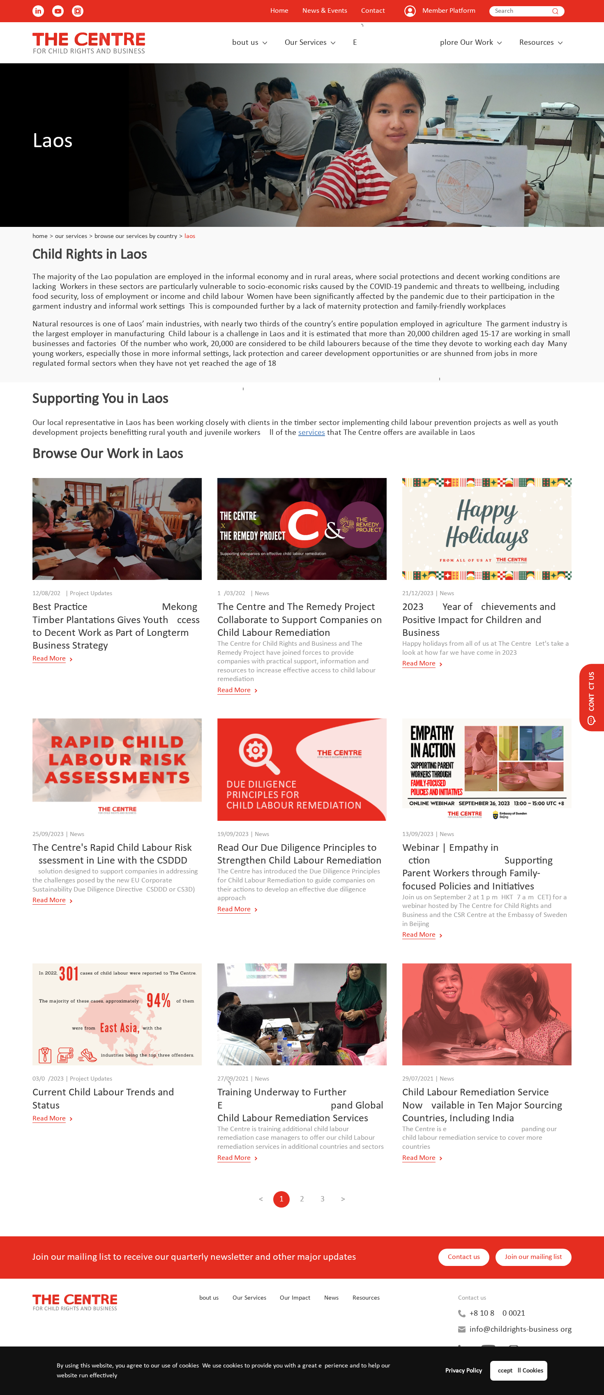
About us (242, 43)
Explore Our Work (423, 43)
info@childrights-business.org (521, 1330)
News (331, 1298)
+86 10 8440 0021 (497, 1314)
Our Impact (295, 1298)
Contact (373, 11)
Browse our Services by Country (136, 236)
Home (279, 11)
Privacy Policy (463, 1370)
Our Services (306, 43)
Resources (536, 43)
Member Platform (448, 11)
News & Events (324, 11)
